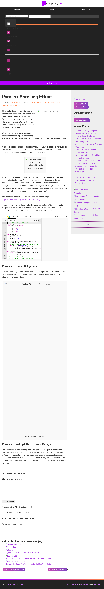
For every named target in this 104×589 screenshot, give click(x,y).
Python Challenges (15, 105)
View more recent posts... (85, 178)
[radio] (36, 484)
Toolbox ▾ (86, 10)
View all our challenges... (85, 180)
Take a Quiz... (81, 183)
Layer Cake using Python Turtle (14, 569)
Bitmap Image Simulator (85, 163)
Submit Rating (8, 501)
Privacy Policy (84, 584)
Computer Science (35, 102)
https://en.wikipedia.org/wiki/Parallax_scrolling (21, 199)
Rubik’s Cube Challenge (85, 136)
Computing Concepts (49, 102)
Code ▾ (51, 10)
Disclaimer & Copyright (72, 584)
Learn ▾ (17, 10)
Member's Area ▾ (52, 83)
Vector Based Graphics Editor (87, 161)
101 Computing (97, 584)
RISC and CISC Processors (57, 569)
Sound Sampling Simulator (86, 166)
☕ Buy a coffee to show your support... (14, 584)
